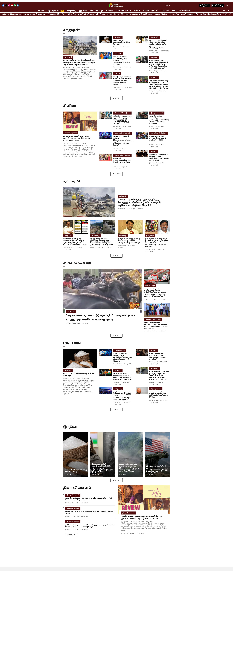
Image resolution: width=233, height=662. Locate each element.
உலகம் (137, 11)
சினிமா (109, 11)
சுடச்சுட (41, 11)
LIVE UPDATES (185, 11)
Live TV (167, 5)
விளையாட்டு (96, 11)
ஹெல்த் (165, 11)
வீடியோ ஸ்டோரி (151, 11)
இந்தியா (83, 11)
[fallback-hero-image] (80, 45)
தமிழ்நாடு (71, 11)
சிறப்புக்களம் (53, 11)
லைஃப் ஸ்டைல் (123, 11)
